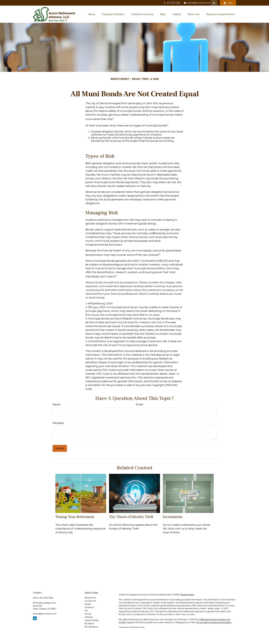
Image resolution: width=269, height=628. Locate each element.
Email (139, 404)
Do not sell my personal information (213, 622)
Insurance (89, 607)
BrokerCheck (187, 594)
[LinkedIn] (214, 3)
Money (87, 614)
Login (230, 3)
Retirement (90, 597)
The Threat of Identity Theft (131, 516)
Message (58, 423)
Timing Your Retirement (74, 516)
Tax (86, 610)
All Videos (89, 623)
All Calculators (91, 626)
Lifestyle (88, 617)
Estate (87, 604)
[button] (92, 14)
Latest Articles (91, 620)
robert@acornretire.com (199, 3)
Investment (90, 601)
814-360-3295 (173, 3)
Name (56, 404)
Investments (173, 516)
